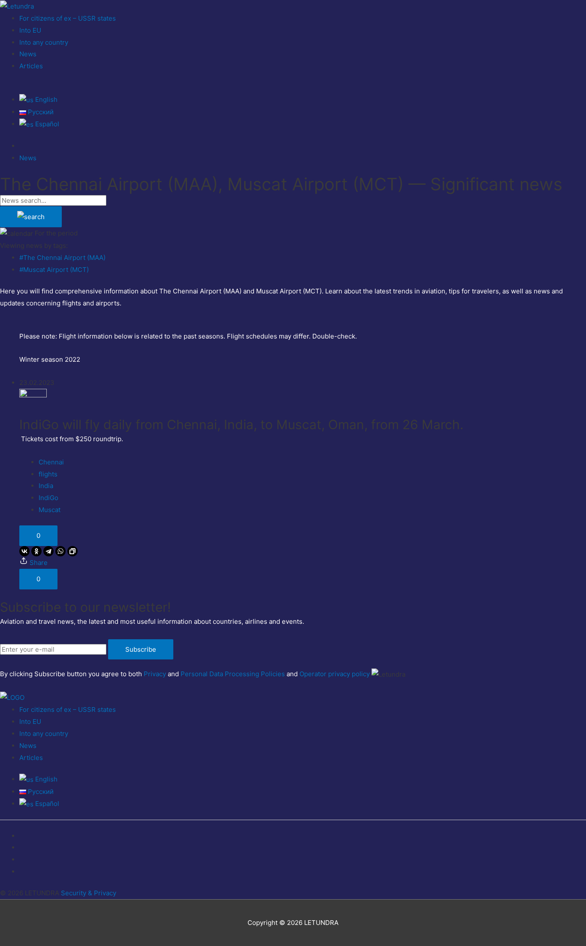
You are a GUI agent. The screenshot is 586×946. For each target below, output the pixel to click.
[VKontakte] (24, 551)
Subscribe (140, 649)
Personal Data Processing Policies (233, 674)
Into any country (43, 42)
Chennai (51, 462)
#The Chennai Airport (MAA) (62, 257)
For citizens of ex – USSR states (67, 18)
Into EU (30, 30)
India (46, 486)
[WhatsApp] (60, 551)
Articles (31, 66)
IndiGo (48, 498)
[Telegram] (48, 551)
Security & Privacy (88, 893)
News (27, 54)
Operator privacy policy (334, 674)
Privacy (155, 674)
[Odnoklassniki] (36, 551)
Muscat (49, 510)
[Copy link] (72, 551)
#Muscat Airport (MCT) (54, 269)
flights (48, 474)
